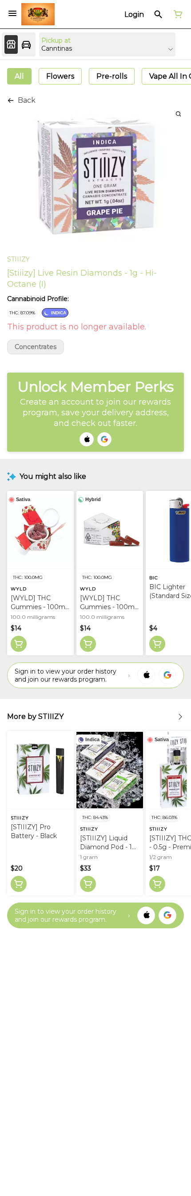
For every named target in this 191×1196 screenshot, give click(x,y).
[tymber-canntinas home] (38, 14)
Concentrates (35, 347)
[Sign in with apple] (146, 675)
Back (27, 100)
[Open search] (158, 14)
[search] (178, 113)
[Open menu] (12, 13)
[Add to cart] (19, 644)
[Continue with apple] (87, 439)
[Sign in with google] (167, 675)
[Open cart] (176, 14)
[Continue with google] (104, 439)
